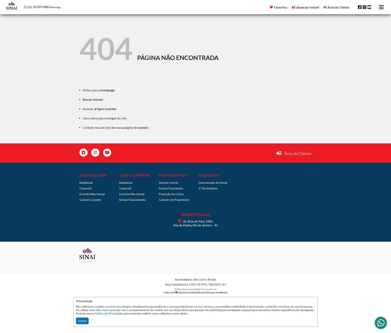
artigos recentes (105, 109)
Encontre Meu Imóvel (92, 194)
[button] (50, 7)
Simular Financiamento (132, 199)
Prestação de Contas (171, 194)
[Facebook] (360, 7)
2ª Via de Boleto (208, 188)
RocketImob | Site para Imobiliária (209, 292)
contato (143, 127)
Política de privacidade (187, 289)
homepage (108, 90)
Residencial (86, 182)
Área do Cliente (298, 153)
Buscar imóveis (93, 99)
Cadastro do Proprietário (174, 199)
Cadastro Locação (90, 199)
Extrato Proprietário (171, 188)
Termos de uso (208, 289)
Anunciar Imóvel (168, 182)
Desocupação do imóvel (213, 182)
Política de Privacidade (108, 313)
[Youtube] (369, 7)
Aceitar (82, 320)
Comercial (85, 188)
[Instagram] (364, 7)
